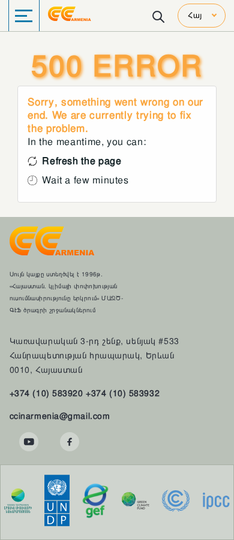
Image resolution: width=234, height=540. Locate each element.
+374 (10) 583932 (123, 393)
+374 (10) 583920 (46, 393)
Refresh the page (81, 161)
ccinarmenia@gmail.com (60, 416)
